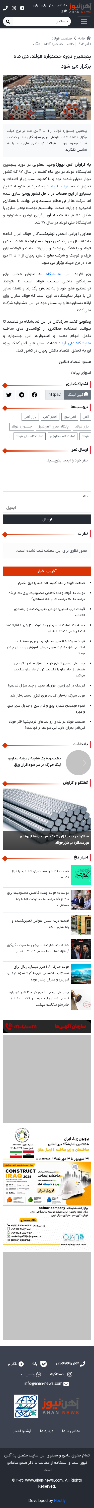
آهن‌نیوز (70, 416)
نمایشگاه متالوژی (62, 436)
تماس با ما (71, 1368)
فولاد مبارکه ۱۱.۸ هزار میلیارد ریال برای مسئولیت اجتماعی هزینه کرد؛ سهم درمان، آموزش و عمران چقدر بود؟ (45, 647)
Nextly (60, 1438)
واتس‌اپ (28, 1311)
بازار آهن (30, 416)
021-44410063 (68, 1301)
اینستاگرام (58, 1311)
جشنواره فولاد (22, 426)
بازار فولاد (82, 426)
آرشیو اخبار (22, 1368)
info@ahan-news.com (43, 1321)
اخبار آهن (50, 416)
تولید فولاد (59, 186)
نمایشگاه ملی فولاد (74, 343)
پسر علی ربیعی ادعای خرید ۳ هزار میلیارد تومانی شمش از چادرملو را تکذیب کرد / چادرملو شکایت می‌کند (49, 669)
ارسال (47, 519)
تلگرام (13, 1301)
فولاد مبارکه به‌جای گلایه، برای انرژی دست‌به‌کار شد (47, 695)
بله (35, 1301)
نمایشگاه (53, 274)
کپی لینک (75, 394)
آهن (85, 416)
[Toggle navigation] (84, 21)
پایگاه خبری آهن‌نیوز (53, 426)
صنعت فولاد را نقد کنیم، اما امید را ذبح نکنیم (51, 583)
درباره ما (46, 1368)
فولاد (85, 436)
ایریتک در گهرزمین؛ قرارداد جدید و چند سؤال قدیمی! (46, 685)
